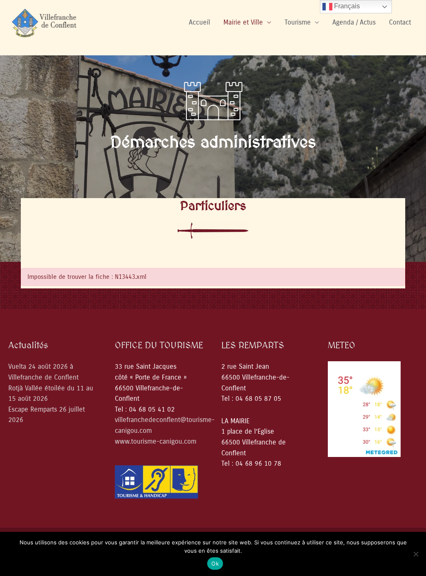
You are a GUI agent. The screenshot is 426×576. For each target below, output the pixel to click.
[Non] (415, 554)
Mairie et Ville (243, 22)
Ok (215, 563)
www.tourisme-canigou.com (155, 441)
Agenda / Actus (354, 22)
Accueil (199, 22)
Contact (400, 22)
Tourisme (298, 22)
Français (346, 6)
